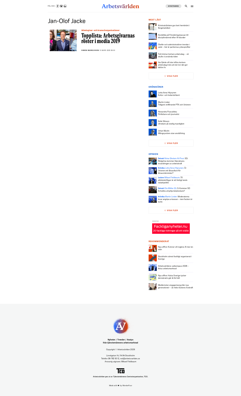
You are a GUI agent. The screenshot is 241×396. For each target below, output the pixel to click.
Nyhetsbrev (173, 6)
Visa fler (172, 76)
